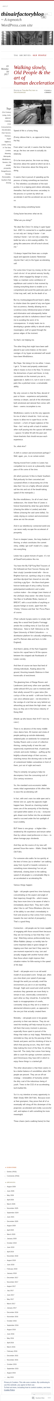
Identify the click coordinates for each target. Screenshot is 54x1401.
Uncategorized (20, 92)
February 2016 (12, 1351)
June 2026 (10, 1191)
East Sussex (6, 133)
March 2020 (11, 1234)
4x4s (9, 115)
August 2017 (11, 1286)
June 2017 (10, 1295)
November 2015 (12, 1360)
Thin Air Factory (29, 90)
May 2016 (10, 1338)
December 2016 (12, 1312)
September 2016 (12, 1325)
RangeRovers (6, 171)
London (8, 150)
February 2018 (12, 1269)
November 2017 (12, 1282)
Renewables (6, 177)
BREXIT (8, 118)
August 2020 (11, 1225)
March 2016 (11, 1347)
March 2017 (11, 1303)
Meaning (8, 153)
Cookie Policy (9, 1390)
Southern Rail (6, 180)
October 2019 (12, 1243)
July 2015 (10, 1377)
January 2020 (12, 1238)
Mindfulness (6, 159)
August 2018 (11, 1260)
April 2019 (10, 1251)
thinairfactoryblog (22, 14)
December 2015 (12, 1355)
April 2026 (10, 1200)
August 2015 (11, 1373)
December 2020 (12, 1221)
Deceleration (6, 130)
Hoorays (8, 136)
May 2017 (10, 1299)
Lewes (4, 145)
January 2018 (12, 1273)
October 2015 (12, 1364)
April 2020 (10, 1230)
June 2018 (10, 1264)
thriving (8, 183)
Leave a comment (47, 91)
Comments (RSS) (13, 1176)
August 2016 (11, 1329)
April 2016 (10, 1342)
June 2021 (10, 1217)
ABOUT (5, 6)
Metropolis (7, 156)
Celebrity (8, 121)
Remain (8, 174)
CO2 (9, 124)
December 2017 (12, 1277)
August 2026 (11, 1186)
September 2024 (12, 1212)
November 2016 (12, 1316)
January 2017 (12, 1308)
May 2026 (10, 1195)
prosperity (7, 168)
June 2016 (10, 1334)
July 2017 (10, 1290)
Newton (5, 162)
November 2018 (12, 1256)
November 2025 (12, 1208)
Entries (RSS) (12, 1171)
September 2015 (12, 1368)
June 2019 (10, 1247)
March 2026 (11, 1204)
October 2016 (12, 1321)
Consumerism (6, 127)
